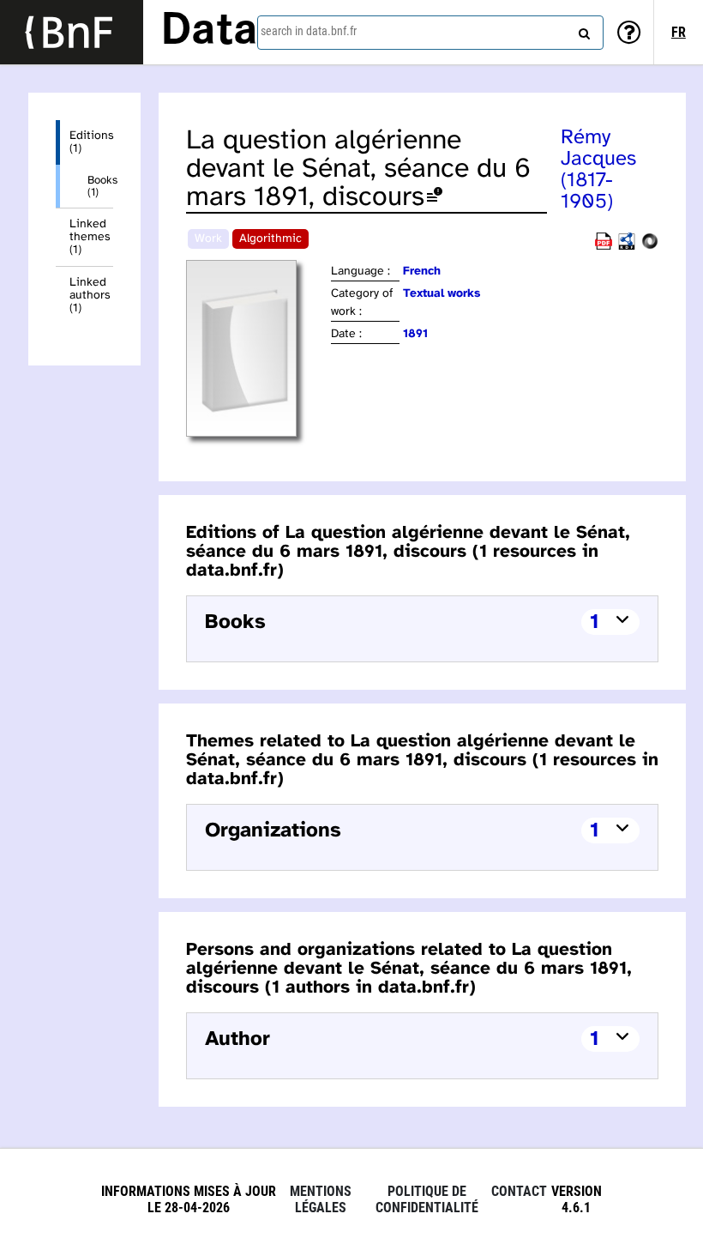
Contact (519, 1191)
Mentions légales (321, 1199)
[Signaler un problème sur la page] (434, 198)
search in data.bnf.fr (309, 31)
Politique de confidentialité (427, 1199)
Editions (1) (91, 142)
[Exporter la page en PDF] (603, 246)
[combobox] (430, 32)
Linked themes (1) (90, 237)
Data (209, 32)
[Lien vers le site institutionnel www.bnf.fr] (71, 32)
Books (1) (100, 186)
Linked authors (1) (90, 295)
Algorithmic (270, 238)
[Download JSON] (649, 246)
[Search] (582, 30)
